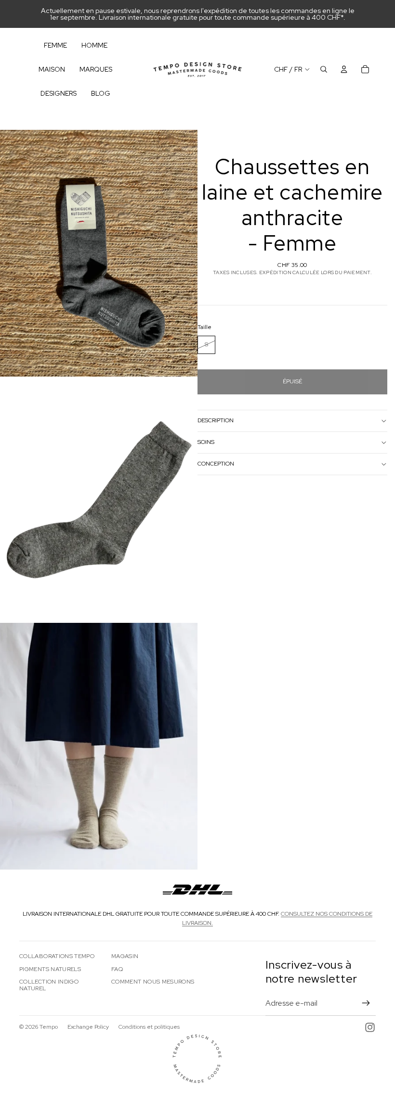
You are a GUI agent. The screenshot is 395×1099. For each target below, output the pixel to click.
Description (216, 420)
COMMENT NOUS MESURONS (153, 981)
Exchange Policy (88, 1027)
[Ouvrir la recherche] (323, 69)
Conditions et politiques (149, 1027)
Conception (216, 463)
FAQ (117, 969)
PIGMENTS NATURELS (50, 969)
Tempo (49, 1027)
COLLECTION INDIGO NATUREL (49, 985)
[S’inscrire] (366, 1003)
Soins (206, 442)
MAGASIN (125, 956)
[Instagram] (370, 1027)
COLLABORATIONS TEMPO (56, 956)
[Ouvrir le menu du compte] (344, 69)
